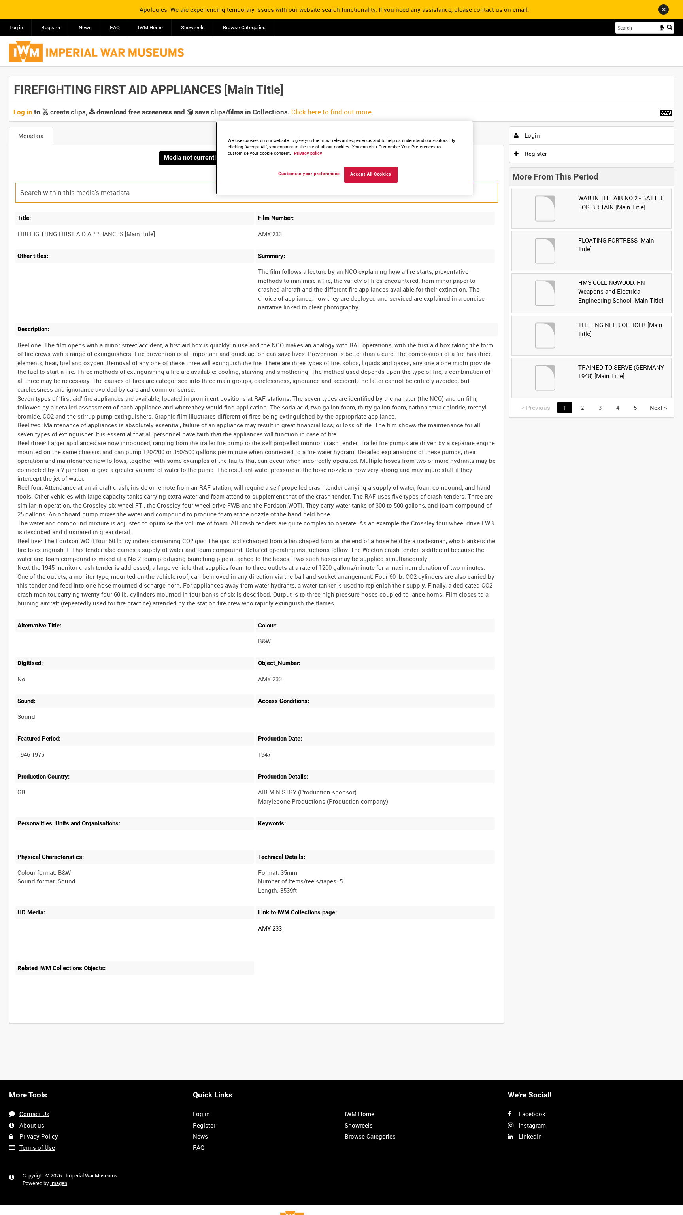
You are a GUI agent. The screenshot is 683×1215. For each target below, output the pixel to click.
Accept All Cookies (370, 174)
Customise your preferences (309, 173)
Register (50, 27)
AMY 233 (270, 928)
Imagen (58, 1183)
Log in (16, 27)
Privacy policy (308, 153)
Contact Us (34, 1114)
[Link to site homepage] (96, 51)
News (85, 27)
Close (663, 9)
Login (531, 135)
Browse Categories (244, 27)
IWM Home (150, 27)
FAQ (115, 27)
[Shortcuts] (666, 111)
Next (658, 407)
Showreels (193, 27)
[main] (341, 554)
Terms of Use (37, 1147)
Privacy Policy (38, 1136)
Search (669, 27)
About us (31, 1125)
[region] (344, 158)
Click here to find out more (331, 112)
